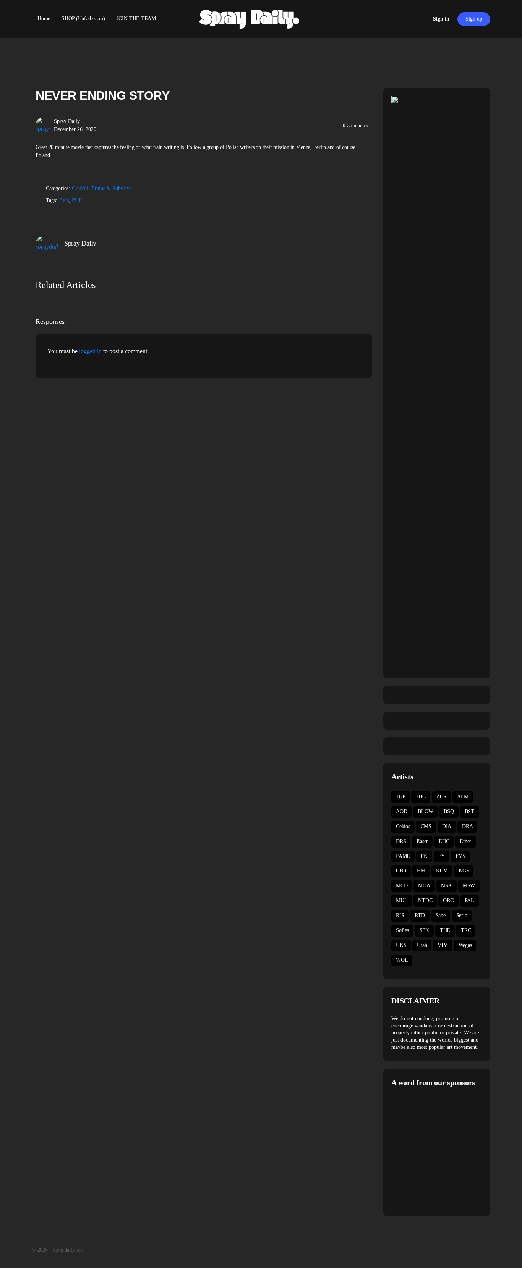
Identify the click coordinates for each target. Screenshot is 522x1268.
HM (421, 871)
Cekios (403, 826)
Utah (422, 945)
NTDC (425, 900)
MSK (446, 885)
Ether (465, 841)
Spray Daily (67, 121)
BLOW (425, 811)
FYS (460, 856)
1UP (400, 797)
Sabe (441, 915)
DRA (467, 826)
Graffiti (80, 188)
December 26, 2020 (75, 129)
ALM (463, 797)
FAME (403, 856)
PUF (77, 200)
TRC (466, 930)
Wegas (465, 945)
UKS (401, 945)
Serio (461, 915)
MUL (401, 900)
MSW (469, 885)
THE (445, 930)
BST (469, 811)
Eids (64, 200)
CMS (426, 826)
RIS (400, 915)
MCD (401, 885)
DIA (446, 826)
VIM (442, 945)
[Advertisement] (455, 1150)
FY (441, 856)
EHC (444, 841)
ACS (441, 797)
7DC (420, 797)
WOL (402, 960)
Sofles (402, 930)
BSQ (449, 811)
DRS (401, 841)
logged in (90, 351)
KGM (442, 871)
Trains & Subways (111, 188)
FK (424, 856)
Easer (422, 841)
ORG (448, 900)
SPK (424, 930)
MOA (424, 885)
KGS (464, 871)
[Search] (414, 19)
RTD (420, 915)
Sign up (473, 19)
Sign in (441, 19)
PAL (469, 900)
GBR (401, 871)
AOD (401, 811)
